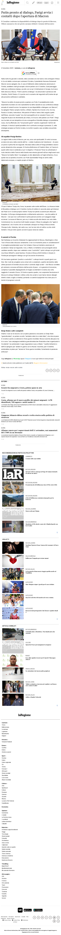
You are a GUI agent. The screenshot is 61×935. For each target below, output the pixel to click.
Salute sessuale (6, 851)
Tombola (4, 891)
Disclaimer (11, 916)
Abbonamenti (4, 916)
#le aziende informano (8, 870)
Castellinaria (5, 803)
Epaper (46, 2)
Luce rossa (5, 777)
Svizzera (5, 739)
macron (12, 367)
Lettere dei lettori (6, 821)
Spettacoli (5, 788)
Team (3, 885)
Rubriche (5, 827)
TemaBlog (5, 864)
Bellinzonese (5, 727)
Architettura (5, 840)
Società (4, 796)
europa (8, 367)
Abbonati (39, 2)
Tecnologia (5, 834)
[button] (34, 917)
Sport (4, 756)
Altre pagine (6, 874)
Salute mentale (6, 849)
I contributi (5, 819)
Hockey (4, 758)
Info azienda (5, 883)
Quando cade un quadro (9, 847)
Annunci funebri (10, 918)
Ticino (3, 725)
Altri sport (4, 771)
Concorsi (4, 889)
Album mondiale (6, 780)
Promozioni (5, 887)
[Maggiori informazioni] (39, 73)
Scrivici (4, 898)
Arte (3, 785)
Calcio (3, 760)
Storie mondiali (6, 773)
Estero (4, 745)
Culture (4, 783)
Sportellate (5, 775)
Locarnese (5, 729)
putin (16, 367)
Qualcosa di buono (7, 860)
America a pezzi (6, 752)
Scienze (4, 794)
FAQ (27, 916)
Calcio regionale (6, 762)
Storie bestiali (5, 836)
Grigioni (4, 736)
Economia (5, 807)
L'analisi (4, 815)
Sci (3, 764)
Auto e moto (5, 842)
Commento (5, 813)
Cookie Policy (16, 920)
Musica (4, 798)
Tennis (4, 767)
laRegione (31, 68)
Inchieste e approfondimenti (10, 829)
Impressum (17, 916)
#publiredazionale (7, 868)
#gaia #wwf (5, 866)
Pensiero (4, 792)
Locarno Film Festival (8, 801)
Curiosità (4, 838)
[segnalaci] (33, 2)
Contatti (23, 916)
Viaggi (3, 832)
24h (3, 876)
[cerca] (27, 2)
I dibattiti (4, 823)
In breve (4, 880)
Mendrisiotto (5, 733)
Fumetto (4, 894)
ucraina (20, 367)
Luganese (4, 731)
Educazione (5, 858)
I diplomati (5, 845)
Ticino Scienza (6, 853)
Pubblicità (3, 918)
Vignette (4, 896)
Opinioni (4, 810)
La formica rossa (6, 817)
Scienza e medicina (7, 856)
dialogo (3, 367)
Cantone (5, 723)
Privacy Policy (7, 920)
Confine (4, 747)
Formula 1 (4, 769)
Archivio (4, 878)
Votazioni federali (7, 742)
